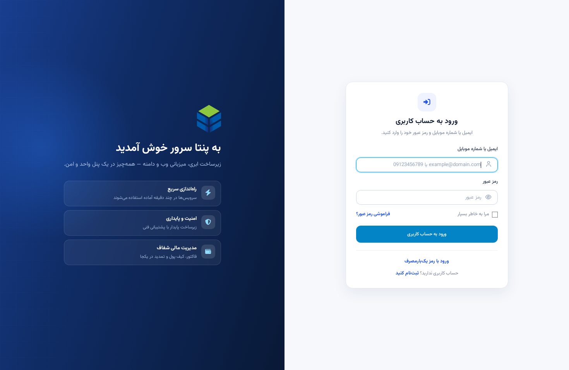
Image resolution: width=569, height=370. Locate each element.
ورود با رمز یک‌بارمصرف (426, 261)
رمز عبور (490, 181)
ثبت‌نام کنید (407, 273)
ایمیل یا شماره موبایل (478, 149)
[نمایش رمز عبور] (488, 197)
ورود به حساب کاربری (426, 234)
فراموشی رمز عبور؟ (373, 214)
